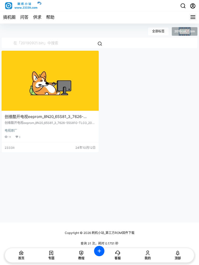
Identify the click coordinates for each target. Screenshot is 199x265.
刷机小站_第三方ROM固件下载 (112, 233)
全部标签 (158, 31)
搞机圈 (9, 17)
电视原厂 (11, 130)
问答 (24, 17)
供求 (37, 17)
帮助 (50, 17)
